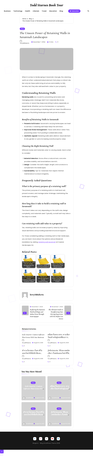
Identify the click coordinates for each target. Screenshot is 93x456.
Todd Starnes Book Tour (46, 5)
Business (7, 11)
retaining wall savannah (47, 242)
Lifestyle (36, 11)
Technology (17, 11)
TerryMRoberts (24, 43)
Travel (44, 11)
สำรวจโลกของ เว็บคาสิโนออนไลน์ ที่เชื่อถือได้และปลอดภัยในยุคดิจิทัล (32, 353)
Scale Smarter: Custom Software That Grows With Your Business (33, 388)
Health (27, 11)
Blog (61, 11)
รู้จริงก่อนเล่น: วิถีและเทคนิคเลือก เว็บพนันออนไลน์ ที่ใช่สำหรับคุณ (58, 353)
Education (53, 11)
